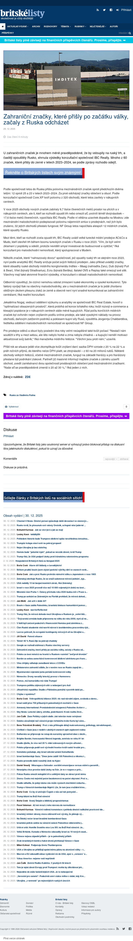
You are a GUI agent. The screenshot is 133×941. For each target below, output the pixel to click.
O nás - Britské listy (64, 902)
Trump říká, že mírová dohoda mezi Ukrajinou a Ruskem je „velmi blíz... (51, 614)
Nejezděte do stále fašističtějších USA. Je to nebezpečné (45, 871)
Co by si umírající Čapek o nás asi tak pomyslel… (53, 791)
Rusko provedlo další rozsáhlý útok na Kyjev (38, 760)
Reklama (59, 913)
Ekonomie (5, 906)
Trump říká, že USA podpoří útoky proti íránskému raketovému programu (52, 556)
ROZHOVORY (50, 26)
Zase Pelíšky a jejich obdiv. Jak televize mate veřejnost (54, 716)
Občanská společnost (10, 913)
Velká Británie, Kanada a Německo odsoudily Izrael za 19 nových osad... (52, 831)
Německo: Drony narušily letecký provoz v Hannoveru (43, 676)
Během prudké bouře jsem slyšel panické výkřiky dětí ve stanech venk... (52, 569)
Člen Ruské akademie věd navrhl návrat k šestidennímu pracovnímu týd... (53, 627)
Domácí (29, 902)
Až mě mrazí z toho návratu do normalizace (54, 805)
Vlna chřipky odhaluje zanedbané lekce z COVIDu (41, 663)
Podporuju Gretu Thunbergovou (46, 845)
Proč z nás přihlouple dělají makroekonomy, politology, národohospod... (77, 725)
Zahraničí (4, 902)
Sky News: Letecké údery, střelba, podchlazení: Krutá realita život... (50, 711)
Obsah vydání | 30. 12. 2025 (23, 515)
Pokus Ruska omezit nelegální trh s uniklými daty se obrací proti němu (51, 774)
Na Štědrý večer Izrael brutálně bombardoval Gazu (41, 818)
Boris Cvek (22, 565)
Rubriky (80, 26)
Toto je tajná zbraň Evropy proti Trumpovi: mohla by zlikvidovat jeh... (50, 867)
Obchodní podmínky (64, 916)
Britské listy (24, 14)
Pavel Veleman (24, 805)
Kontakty (59, 906)
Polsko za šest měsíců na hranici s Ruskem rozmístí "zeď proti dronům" (52, 654)
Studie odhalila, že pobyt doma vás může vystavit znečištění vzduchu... (51, 782)
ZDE (28, 377)
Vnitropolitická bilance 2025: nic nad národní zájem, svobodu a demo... (63, 698)
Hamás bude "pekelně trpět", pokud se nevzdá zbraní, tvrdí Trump (49, 552)
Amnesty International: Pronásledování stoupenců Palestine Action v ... (52, 707)
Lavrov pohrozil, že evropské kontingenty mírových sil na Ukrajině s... (51, 632)
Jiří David (21, 636)
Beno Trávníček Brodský (29, 725)
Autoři (114, 26)
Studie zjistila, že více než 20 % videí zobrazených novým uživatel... (49, 743)
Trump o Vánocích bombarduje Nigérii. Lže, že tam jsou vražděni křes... (51, 787)
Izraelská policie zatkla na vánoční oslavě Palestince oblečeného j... (50, 822)
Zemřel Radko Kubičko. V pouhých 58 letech (49, 862)
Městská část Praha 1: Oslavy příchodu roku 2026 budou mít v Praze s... (52, 591)
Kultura (3, 909)
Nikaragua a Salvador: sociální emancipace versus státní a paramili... (66, 765)
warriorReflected (38, 609)
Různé (29, 913)
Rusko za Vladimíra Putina (22, 395)
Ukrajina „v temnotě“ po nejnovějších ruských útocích (43, 880)
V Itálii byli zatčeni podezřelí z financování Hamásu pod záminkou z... (50, 623)
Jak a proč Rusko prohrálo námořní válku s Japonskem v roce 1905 (62, 574)
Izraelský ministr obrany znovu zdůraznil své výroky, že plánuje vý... (50, 814)
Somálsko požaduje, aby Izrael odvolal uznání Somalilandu (45, 751)
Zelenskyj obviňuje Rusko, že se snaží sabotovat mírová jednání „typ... (51, 578)
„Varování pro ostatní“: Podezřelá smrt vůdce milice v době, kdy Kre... (51, 876)
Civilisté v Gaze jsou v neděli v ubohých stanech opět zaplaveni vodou (51, 729)
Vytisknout (13, 406)
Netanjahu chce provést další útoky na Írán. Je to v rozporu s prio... (49, 769)
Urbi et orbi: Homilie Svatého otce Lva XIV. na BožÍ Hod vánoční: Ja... (50, 827)
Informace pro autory (91, 909)
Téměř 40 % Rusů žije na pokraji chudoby (37, 640)
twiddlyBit (35, 534)
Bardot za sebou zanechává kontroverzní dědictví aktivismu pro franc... (52, 658)
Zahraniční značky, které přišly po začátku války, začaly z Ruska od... (50, 649)
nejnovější (110, 459)
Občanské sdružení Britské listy (33, 928)
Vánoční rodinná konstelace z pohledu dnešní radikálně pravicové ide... (69, 809)
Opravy (58, 909)
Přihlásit (126, 10)
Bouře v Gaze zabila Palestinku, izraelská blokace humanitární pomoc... (52, 605)
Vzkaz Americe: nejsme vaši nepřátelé (36, 858)
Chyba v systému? (26, 694)
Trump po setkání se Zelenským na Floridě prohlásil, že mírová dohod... (51, 596)
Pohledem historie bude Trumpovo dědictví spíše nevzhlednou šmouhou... (53, 538)
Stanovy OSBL (88, 902)
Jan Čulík (21, 716)
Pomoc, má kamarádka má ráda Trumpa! (37, 680)
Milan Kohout (23, 845)
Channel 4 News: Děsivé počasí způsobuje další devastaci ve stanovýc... (52, 520)
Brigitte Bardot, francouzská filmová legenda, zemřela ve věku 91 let (50, 738)
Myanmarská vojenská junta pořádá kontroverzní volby (44, 671)
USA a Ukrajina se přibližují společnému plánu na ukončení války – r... (51, 849)
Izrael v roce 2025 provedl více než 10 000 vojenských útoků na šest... (51, 587)
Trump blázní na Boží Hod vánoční (33, 796)
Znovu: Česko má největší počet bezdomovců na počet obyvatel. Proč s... (53, 778)
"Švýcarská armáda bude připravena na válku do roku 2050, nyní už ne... (52, 618)
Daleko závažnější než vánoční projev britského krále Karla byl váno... (51, 720)
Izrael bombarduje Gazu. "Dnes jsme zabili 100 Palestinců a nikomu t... (51, 756)
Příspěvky (8, 32)
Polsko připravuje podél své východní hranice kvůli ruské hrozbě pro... (51, 747)
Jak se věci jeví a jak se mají (49, 529)
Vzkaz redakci (88, 906)
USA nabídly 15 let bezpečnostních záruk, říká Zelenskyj (44, 583)
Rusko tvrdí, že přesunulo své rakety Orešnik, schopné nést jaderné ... (51, 525)
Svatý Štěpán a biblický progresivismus (48, 800)
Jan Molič (21, 600)
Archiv (36, 26)
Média (29, 909)
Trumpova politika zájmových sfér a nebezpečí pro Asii (43, 685)
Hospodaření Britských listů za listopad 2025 (38, 560)
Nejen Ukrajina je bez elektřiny (32, 547)
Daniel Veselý (23, 765)
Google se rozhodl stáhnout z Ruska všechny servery (43, 645)
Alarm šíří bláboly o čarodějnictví (45, 565)
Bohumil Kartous (25, 529)
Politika (29, 906)
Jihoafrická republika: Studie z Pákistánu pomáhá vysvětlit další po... (50, 689)
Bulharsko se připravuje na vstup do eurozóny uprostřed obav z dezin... (52, 734)
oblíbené (124, 459)
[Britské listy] (44, 174)
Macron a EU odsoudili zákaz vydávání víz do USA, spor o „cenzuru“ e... (52, 853)
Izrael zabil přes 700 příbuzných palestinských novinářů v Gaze (48, 702)
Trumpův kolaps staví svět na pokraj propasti (39, 543)
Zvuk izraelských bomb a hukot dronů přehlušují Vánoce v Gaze (48, 840)
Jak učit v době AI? (37, 600)
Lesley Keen (23, 534)
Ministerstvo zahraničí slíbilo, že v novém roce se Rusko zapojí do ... (50, 667)
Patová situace (35, 636)
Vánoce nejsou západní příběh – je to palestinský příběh (44, 836)
